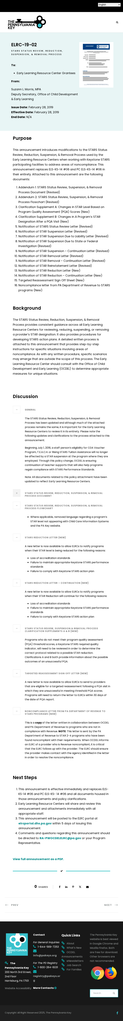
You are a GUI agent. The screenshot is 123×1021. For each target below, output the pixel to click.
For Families (74, 969)
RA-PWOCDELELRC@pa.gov (60, 838)
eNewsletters (75, 961)
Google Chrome (103, 943)
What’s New (74, 948)
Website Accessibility (18, 988)
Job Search (74, 965)
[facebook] (117, 1013)
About (70, 943)
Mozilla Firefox (98, 948)
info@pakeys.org (45, 955)
